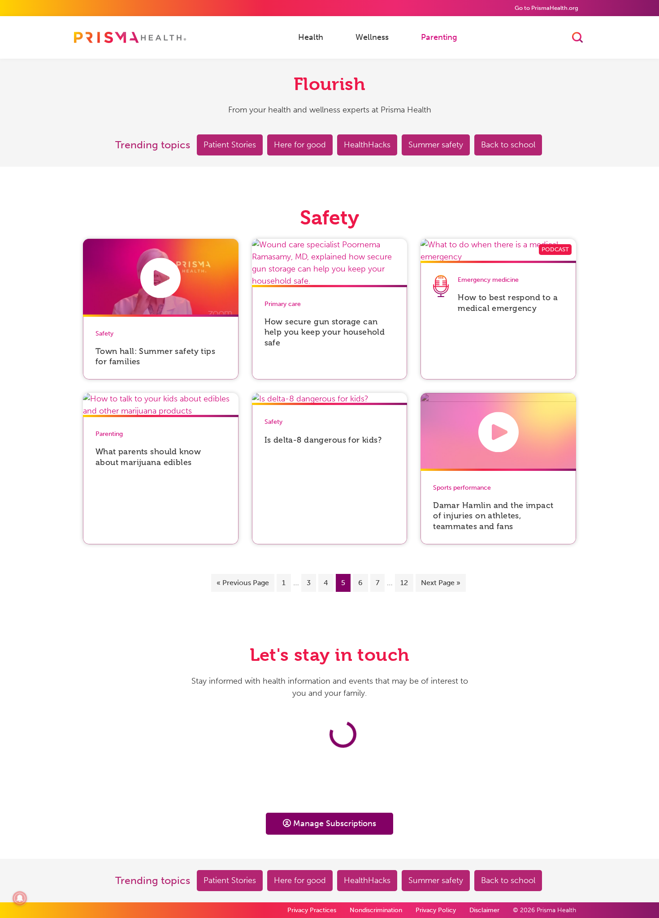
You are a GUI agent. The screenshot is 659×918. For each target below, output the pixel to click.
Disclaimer (484, 910)
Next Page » (440, 582)
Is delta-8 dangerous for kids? (323, 440)
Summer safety (435, 145)
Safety (104, 333)
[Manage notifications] (20, 898)
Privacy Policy (436, 910)
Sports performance (462, 487)
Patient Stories (230, 145)
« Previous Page (243, 582)
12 (404, 582)
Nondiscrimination (376, 910)
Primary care (282, 304)
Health (310, 37)
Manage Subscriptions (334, 823)
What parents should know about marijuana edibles (148, 457)
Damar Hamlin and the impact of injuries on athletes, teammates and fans (493, 515)
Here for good (300, 145)
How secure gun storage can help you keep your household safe (324, 332)
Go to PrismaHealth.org (546, 7)
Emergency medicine (488, 280)
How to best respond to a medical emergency (508, 303)
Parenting (439, 37)
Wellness (372, 37)
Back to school (508, 145)
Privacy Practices (311, 910)
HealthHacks (367, 145)
